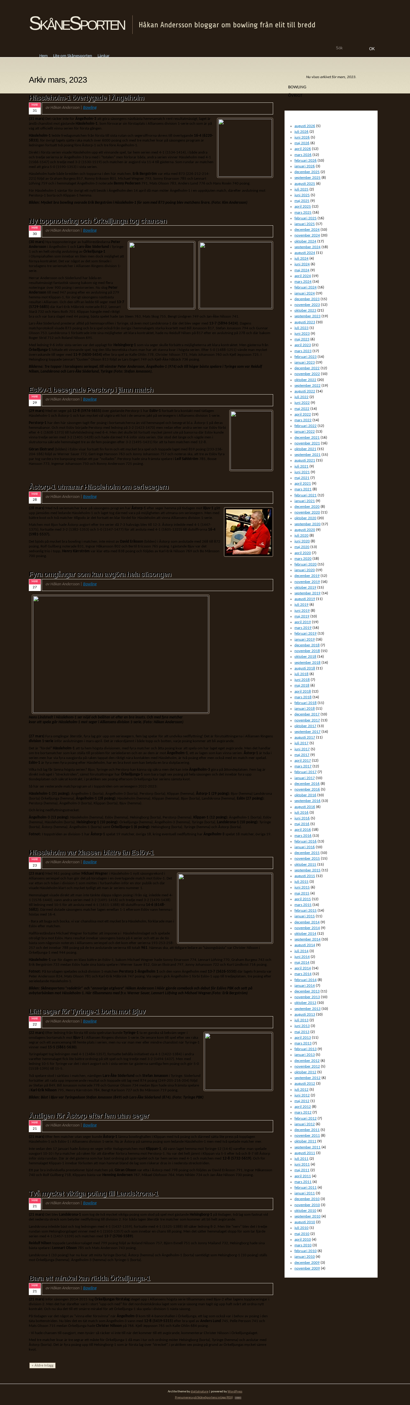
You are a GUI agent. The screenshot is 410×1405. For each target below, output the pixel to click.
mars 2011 (303, 1182)
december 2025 (307, 172)
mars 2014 (303, 974)
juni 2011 (302, 1164)
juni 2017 (302, 749)
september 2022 (307, 386)
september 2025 (307, 178)
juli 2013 (301, 1020)
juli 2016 (301, 813)
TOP (238, 1398)
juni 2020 (302, 541)
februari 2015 (305, 911)
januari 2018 (304, 709)
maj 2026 (301, 143)
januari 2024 (304, 293)
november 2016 (307, 789)
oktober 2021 (305, 449)
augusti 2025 (304, 184)
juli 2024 (301, 259)
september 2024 (307, 247)
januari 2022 (304, 432)
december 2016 (307, 784)
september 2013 (307, 1009)
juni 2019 (302, 611)
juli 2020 (301, 536)
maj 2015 (301, 893)
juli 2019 (301, 605)
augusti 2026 (304, 126)
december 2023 (307, 299)
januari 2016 (304, 847)
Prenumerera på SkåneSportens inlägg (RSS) (204, 1397)
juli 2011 (301, 1159)
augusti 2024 (304, 253)
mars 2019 (303, 628)
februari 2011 (305, 1188)
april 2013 (302, 1038)
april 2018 (302, 691)
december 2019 (307, 576)
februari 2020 (305, 564)
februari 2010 (305, 1251)
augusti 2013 (304, 1014)
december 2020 (307, 507)
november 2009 (307, 1268)
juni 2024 (302, 264)
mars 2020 (303, 559)
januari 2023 (304, 362)
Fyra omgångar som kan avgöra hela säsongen (100, 574)
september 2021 (307, 455)
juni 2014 (302, 957)
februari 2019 (305, 633)
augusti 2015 (304, 876)
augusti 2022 (304, 391)
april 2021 (302, 484)
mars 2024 (303, 282)
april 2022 (302, 414)
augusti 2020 (304, 530)
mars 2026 (303, 155)
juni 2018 (302, 680)
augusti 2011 (304, 1153)
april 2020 (302, 553)
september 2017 (307, 732)
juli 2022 (301, 397)
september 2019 (307, 593)
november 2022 (307, 374)
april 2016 (302, 830)
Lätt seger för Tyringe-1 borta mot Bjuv (87, 1011)
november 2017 (307, 720)
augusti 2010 (304, 1222)
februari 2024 (305, 287)
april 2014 (302, 968)
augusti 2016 (304, 807)
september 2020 (307, 524)
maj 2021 (301, 478)
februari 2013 (305, 1049)
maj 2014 (301, 963)
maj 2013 (301, 1032)
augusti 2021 (304, 460)
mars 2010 (303, 1245)
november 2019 (307, 582)
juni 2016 (302, 818)
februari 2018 (305, 703)
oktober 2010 (305, 1211)
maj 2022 (301, 409)
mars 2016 (303, 836)
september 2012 (307, 1078)
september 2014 (307, 939)
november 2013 (307, 997)
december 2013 (307, 991)
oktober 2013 (305, 1003)
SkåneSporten (77, 23)
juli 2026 (301, 132)
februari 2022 (305, 426)
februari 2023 (305, 357)
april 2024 (302, 276)
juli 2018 (301, 674)
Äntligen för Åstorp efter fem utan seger (89, 1116)
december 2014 (307, 922)
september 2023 (307, 316)
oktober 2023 (305, 310)
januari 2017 (304, 778)
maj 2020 (301, 547)
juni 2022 (302, 403)
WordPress (235, 1391)
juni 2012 (302, 1095)
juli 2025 (301, 189)
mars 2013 (303, 1043)
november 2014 (307, 928)
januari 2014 (304, 986)
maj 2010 (301, 1234)
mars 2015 (303, 905)
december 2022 (307, 368)
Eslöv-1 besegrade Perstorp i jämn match (91, 390)
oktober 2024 (305, 241)
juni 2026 (302, 137)
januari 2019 (304, 640)
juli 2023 (301, 328)
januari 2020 (304, 570)
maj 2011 (301, 1170)
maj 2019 (301, 616)
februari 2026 (305, 161)
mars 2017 (303, 766)
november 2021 (307, 443)
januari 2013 (304, 1055)
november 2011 (307, 1136)
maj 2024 (301, 270)
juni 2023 (302, 334)
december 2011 (307, 1130)
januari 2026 (304, 166)
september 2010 (307, 1216)
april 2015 (302, 899)
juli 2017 (301, 743)
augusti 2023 (304, 322)
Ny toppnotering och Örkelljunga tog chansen (98, 221)
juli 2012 (301, 1090)
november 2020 (307, 512)
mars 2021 (303, 489)
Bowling (90, 107)
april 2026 (302, 149)
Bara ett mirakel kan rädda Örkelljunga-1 (89, 1278)
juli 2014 (301, 951)
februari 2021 (305, 495)
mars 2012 (303, 1112)
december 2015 (307, 853)
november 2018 (307, 651)
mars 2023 (303, 351)
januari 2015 (304, 916)
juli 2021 (301, 466)
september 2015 (307, 870)
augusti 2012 (304, 1084)
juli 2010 (301, 1228)
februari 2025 (305, 218)
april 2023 (302, 345)
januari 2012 (304, 1124)
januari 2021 (304, 501)
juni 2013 (302, 1026)
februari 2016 (305, 841)
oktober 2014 (305, 934)
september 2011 (307, 1147)
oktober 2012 (305, 1072)
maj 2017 (301, 755)
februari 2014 (305, 980)
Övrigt (295, 95)
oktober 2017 (305, 726)
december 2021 (307, 438)
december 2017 (307, 714)
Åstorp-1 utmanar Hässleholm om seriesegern (98, 487)
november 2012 (307, 1066)
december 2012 (307, 1061)
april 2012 (302, 1107)
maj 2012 (301, 1101)
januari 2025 (304, 224)
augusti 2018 (304, 668)
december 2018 (307, 645)
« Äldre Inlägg (42, 1365)
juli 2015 (301, 882)
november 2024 (307, 235)
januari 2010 (304, 1257)
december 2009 (307, 1263)
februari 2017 (305, 772)
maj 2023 (301, 339)
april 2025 (302, 207)
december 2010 (307, 1199)
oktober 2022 (305, 380)
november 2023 (307, 305)
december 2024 (307, 230)
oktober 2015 (305, 865)
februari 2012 (305, 1118)
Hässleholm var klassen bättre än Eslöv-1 (91, 852)
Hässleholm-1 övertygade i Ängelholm (86, 98)
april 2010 (302, 1240)
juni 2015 (302, 887)
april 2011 (302, 1176)
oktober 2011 (305, 1141)
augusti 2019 (304, 599)
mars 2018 (303, 697)
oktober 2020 (305, 518)
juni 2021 (302, 472)
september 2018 (307, 663)
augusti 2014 (304, 945)
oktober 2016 (305, 795)
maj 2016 (301, 824)
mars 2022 (303, 420)
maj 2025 (301, 201)
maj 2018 (301, 685)
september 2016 (307, 801)
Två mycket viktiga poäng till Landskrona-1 (93, 1193)
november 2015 (307, 859)
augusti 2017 (304, 737)
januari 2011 (304, 1193)
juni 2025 (302, 195)
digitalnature (199, 1391)
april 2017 (302, 761)
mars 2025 (303, 213)
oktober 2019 (305, 588)
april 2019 (302, 622)
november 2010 (307, 1205)
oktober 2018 (305, 657)
